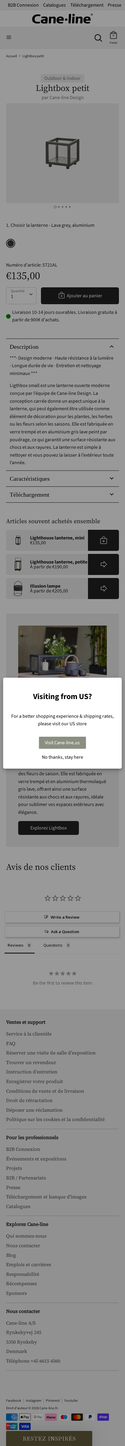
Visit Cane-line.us (62, 742)
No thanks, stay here (62, 757)
